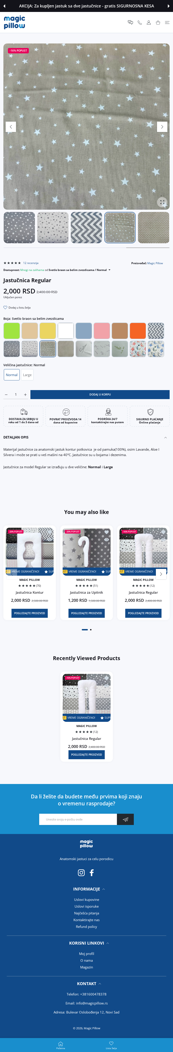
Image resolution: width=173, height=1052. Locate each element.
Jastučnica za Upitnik (86, 592)
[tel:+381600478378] (139, 22)
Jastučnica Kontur (29, 592)
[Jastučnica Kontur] (30, 552)
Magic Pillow (155, 263)
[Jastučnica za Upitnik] (87, 552)
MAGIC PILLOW (29, 579)
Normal (12, 375)
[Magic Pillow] (14, 22)
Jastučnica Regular (143, 592)
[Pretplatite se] (125, 819)
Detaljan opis (15, 437)
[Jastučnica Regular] (143, 552)
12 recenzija (31, 263)
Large (27, 375)
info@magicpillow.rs (92, 1003)
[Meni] (167, 22)
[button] (4, 6)
